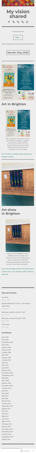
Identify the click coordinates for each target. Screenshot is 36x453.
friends (19, 269)
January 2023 (6, 350)
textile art (5, 274)
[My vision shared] (18, 3)
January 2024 (6, 347)
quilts (24, 271)
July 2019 (5, 391)
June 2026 (5, 337)
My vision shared (18, 14)
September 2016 (7, 437)
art (3, 154)
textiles (11, 157)
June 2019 (5, 393)
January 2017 (6, 427)
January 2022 (6, 358)
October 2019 (6, 388)
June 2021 (5, 365)
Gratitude (16, 154)
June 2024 (5, 345)
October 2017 (6, 404)
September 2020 (7, 375)
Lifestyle (5, 157)
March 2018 (6, 401)
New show (5, 324)
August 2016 (6, 439)
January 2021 (6, 370)
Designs (13, 269)
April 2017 (5, 419)
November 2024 (7, 342)
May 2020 (5, 378)
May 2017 (5, 416)
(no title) (5, 297)
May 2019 (5, 396)
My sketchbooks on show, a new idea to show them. (16, 305)
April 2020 (5, 381)
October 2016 (6, 434)
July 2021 (5, 363)
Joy (14, 271)
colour (8, 269)
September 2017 (7, 406)
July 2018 (5, 398)
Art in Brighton (14, 104)
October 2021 (6, 360)
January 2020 (6, 383)
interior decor (7, 271)
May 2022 (5, 355)
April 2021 (5, 368)
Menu (17, 37)
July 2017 (5, 411)
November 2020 (7, 373)
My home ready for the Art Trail (13, 312)
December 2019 (7, 386)
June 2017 (5, 414)
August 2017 (6, 409)
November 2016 (7, 432)
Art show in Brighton (11, 211)
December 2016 (7, 429)
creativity (8, 154)
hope (21, 154)
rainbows (31, 271)
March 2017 (6, 421)
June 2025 (5, 340)
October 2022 (6, 352)
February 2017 (7, 424)
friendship (26, 269)
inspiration (28, 154)
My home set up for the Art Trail (13, 318)
